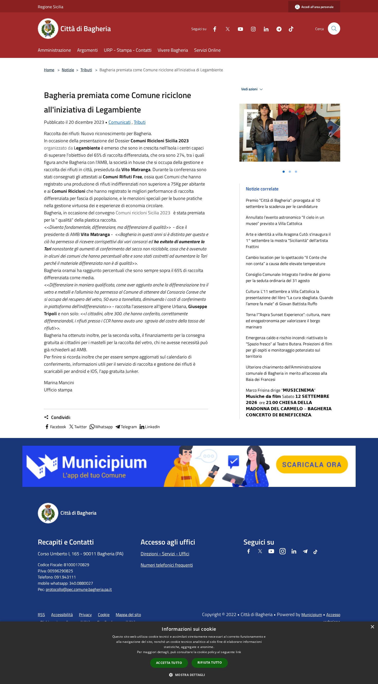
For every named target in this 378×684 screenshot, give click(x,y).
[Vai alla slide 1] (284, 172)
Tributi (86, 70)
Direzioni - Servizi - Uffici (165, 553)
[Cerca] (334, 28)
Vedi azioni (249, 89)
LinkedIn (152, 427)
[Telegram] (277, 28)
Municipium (311, 614)
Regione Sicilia (50, 7)
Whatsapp (104, 427)
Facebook (58, 427)
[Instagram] (251, 28)
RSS (41, 614)
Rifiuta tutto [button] (209, 662)
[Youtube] (238, 28)
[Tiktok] (289, 28)
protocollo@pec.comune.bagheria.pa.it (79, 589)
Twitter (80, 427)
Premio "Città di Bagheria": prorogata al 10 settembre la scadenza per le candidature (283, 203)
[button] (189, 675)
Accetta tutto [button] (169, 663)
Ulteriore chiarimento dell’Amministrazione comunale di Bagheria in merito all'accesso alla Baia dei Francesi (286, 373)
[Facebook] (213, 28)
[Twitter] (225, 28)
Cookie (104, 614)
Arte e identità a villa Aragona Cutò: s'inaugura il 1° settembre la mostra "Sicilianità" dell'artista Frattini (288, 240)
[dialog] (189, 652)
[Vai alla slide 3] (296, 172)
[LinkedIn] (264, 28)
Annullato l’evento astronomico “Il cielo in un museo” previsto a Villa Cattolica (285, 220)
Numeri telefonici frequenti (167, 565)
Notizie (68, 70)
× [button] (372, 627)
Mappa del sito (128, 614)
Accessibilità (62, 614)
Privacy (85, 614)
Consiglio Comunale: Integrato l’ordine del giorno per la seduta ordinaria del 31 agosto (288, 277)
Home (49, 70)
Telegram (129, 427)
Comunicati (120, 122)
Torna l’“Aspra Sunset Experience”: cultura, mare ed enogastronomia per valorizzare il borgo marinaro (288, 320)
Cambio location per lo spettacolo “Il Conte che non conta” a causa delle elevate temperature (286, 260)
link (238, 652)
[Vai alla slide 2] (290, 172)
